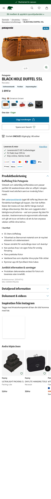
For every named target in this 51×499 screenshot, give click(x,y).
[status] (25, 68)
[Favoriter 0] (39, 8)
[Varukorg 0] (46, 8)
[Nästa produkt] (48, 368)
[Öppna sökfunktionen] (32, 8)
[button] (13, 327)
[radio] (5, 104)
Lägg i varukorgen (23, 119)
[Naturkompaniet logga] (10, 8)
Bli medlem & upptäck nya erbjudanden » (25, 14)
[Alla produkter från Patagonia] (7, 28)
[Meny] (4, 8)
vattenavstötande (13, 199)
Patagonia (6, 75)
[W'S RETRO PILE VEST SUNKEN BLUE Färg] (49, 388)
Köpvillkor (43, 147)
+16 (39, 104)
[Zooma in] (46, 67)
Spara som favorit (24, 127)
